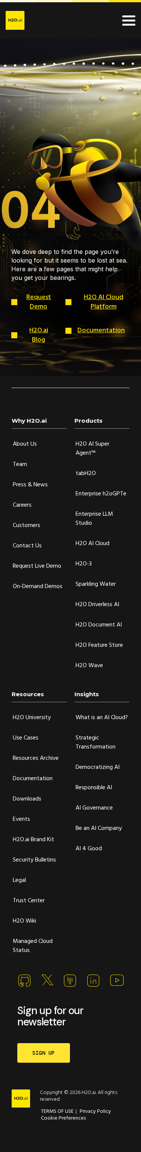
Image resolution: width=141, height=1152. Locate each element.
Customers (26, 525)
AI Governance (94, 808)
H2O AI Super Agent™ (92, 449)
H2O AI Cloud (92, 543)
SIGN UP (43, 1053)
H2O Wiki (24, 921)
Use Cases (25, 738)
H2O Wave (89, 665)
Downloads (27, 799)
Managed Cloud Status (33, 946)
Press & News (30, 484)
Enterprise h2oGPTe (101, 493)
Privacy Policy (95, 1111)
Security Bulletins (34, 860)
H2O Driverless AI (97, 604)
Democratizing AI (98, 767)
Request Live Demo (37, 566)
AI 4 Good (89, 848)
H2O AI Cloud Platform (103, 302)
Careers (22, 505)
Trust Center (29, 900)
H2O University (32, 717)
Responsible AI (94, 787)
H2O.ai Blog (38, 335)
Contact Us (27, 545)
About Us (25, 444)
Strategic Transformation (95, 742)
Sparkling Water (96, 584)
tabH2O (86, 473)
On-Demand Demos (37, 586)
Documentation (101, 330)
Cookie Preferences (63, 1118)
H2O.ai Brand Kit (33, 839)
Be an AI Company (99, 828)
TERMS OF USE (57, 1111)
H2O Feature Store (99, 645)
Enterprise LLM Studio (94, 519)
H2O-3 (84, 563)
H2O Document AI (99, 624)
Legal (19, 880)
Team (20, 464)
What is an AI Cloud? (102, 717)
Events (21, 819)
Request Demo (38, 302)
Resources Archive (36, 758)
